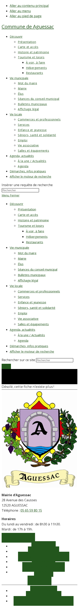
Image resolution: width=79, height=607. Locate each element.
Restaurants (34, 242)
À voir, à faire (35, 231)
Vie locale (16, 286)
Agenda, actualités (22, 330)
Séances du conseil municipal (37, 269)
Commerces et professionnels (39, 291)
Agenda (23, 340)
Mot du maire (27, 253)
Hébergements (37, 237)
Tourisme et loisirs (31, 226)
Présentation (27, 209)
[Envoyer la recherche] (6, 366)
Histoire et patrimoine (33, 220)
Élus (20, 264)
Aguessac (28, 26)
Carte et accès (28, 215)
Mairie (22, 258)
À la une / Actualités (31, 335)
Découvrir (16, 204)
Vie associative (28, 319)
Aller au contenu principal (29, 5)
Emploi (22, 313)
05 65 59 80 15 (31, 510)
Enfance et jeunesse (32, 302)
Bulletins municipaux (32, 275)
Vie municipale (19, 247)
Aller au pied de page (26, 16)
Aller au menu (20, 11)
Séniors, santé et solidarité (36, 308)
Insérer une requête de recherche (27, 185)
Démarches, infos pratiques (29, 346)
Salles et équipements (33, 324)
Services (24, 297)
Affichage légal (28, 280)
